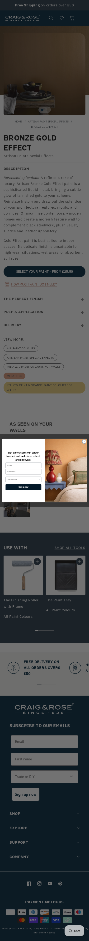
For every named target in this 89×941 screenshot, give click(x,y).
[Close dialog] (84, 441)
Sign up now (23, 487)
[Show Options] (39, 479)
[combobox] (22, 479)
